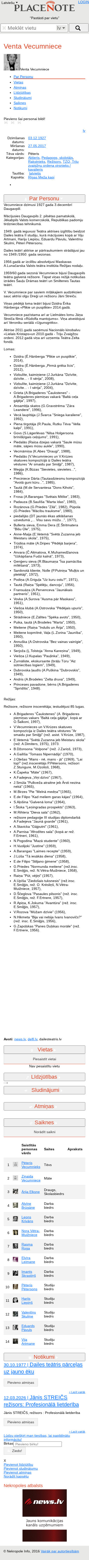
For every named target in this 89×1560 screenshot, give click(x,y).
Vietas (18, 82)
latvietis (35, 173)
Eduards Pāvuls (28, 1328)
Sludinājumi (23, 98)
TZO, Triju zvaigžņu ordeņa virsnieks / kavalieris (53, 165)
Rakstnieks (36, 161)
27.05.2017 (37, 146)
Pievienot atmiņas (17, 1472)
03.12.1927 (37, 138)
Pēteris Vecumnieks (31, 1165)
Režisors (54, 161)
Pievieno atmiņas (20, 1382)
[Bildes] (6, 123)
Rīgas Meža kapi (41, 177)
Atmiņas (20, 87)
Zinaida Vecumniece (31, 1178)
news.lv (20, 1039)
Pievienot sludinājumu (21, 1468)
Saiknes (20, 103)
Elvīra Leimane (28, 1260)
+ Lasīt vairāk (77, 1392)
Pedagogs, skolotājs (57, 158)
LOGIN (83, 2)
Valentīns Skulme (29, 1314)
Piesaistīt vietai (44, 1059)
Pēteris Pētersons (29, 1287)
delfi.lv (32, 1039)
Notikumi (20, 108)
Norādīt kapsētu (16, 1476)
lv (84, 131)
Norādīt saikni (44, 1132)
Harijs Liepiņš (27, 1300)
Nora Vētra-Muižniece (31, 1233)
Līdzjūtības (22, 93)
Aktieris (34, 158)
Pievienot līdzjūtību (18, 1464)
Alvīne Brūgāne (28, 1205)
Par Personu (23, 77)
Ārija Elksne (31, 1192)
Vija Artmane (28, 1341)
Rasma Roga (27, 1246)
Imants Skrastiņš (29, 1273)
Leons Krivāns (27, 1219)
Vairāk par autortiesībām (60, 1551)
